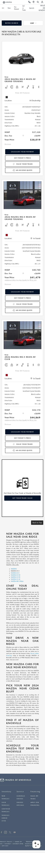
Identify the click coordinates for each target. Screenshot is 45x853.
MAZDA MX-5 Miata (17, 581)
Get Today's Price (22, 158)
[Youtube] (14, 832)
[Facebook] (1, 832)
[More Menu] (3, 8)
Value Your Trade (24, 164)
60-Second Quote (24, 170)
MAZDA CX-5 (15, 573)
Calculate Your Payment (22, 152)
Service (20, 791)
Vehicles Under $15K (5, 818)
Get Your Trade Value (22, 498)
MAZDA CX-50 (15, 575)
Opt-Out (5, 845)
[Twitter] (10, 832)
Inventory (6, 791)
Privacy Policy (6, 841)
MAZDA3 (14, 569)
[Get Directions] (33, 2)
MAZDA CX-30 (15, 579)
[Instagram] (5, 832)
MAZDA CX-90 (15, 577)
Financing (35, 791)
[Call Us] (29, 2)
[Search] (38, 2)
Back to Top (37, 522)
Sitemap (8, 843)
